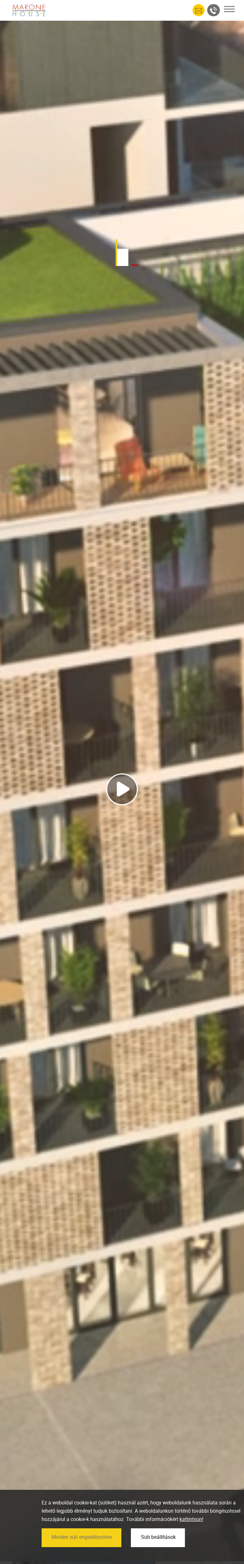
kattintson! (191, 1519)
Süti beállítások (158, 1536)
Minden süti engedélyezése (81, 1536)
